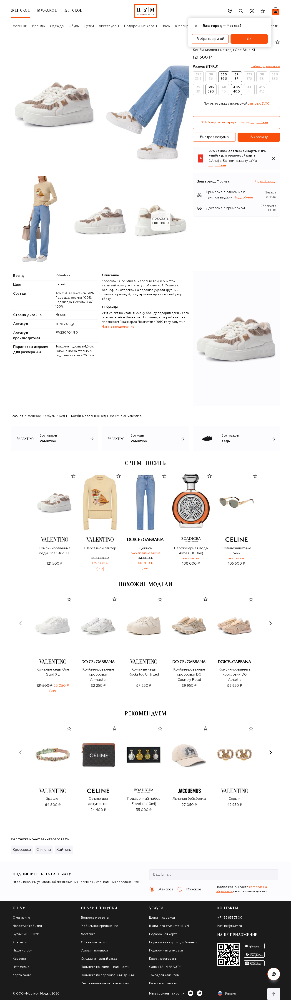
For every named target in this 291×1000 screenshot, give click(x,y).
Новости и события (27, 926)
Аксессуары (109, 26)
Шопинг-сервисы (162, 917)
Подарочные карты (140, 26)
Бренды (38, 26)
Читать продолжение (118, 326)
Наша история (23, 950)
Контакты (20, 942)
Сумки (89, 26)
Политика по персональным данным (108, 975)
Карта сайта (22, 975)
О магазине (21, 917)
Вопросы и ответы (95, 917)
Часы (166, 26)
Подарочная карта (163, 934)
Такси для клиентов (164, 975)
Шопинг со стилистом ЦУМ (169, 926)
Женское (34, 416)
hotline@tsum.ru (229, 926)
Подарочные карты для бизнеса (173, 942)
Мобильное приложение (99, 926)
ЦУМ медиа (21, 967)
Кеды (63, 416)
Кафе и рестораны (163, 958)
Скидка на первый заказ (99, 958)
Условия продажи (94, 950)
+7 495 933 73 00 (229, 917)
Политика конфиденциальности (105, 967)
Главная (17, 416)
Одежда (57, 26)
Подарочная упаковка (166, 950)
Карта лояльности (163, 983)
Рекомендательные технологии (105, 983)
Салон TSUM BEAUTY (165, 967)
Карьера (19, 958)
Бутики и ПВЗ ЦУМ (26, 934)
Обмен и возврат (94, 942)
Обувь (74, 26)
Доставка (88, 934)
